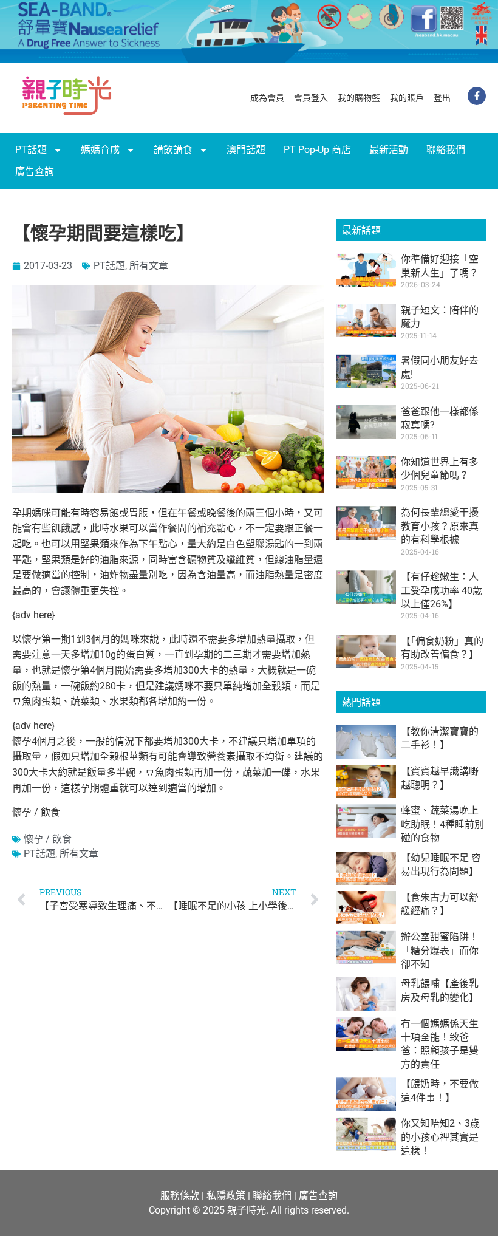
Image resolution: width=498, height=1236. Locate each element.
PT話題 (31, 149)
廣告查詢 (34, 171)
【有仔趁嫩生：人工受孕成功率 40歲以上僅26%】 (441, 590)
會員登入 (311, 98)
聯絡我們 (445, 149)
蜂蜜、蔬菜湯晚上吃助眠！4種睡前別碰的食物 (442, 824)
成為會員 (267, 98)
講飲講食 (173, 149)
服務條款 (179, 1195)
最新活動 (388, 149)
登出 (442, 98)
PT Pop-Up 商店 (317, 149)
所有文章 (148, 265)
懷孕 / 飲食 (48, 839)
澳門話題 (246, 149)
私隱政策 (225, 1195)
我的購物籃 (359, 98)
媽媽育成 (100, 149)
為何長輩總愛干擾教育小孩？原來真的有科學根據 (440, 526)
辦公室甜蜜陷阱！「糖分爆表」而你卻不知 (440, 950)
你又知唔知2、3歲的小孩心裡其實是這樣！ (440, 1137)
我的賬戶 (407, 98)
